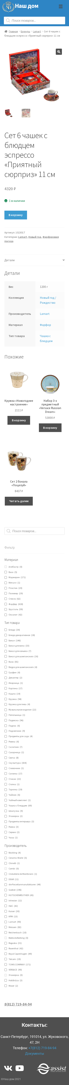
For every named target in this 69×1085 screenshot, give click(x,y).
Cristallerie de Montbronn (23, 873)
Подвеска (16, 720)
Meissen (15, 927)
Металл (14, 582)
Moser (13, 985)
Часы (13, 837)
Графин (14, 672)
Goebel (15, 889)
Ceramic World (18, 857)
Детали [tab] (9, 260)
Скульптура (18, 762)
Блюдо (14, 629)
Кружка (15, 699)
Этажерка (16, 816)
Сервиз (14, 832)
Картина (15, 688)
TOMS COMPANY (20, 964)
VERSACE (15, 969)
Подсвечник (17, 730)
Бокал (15, 640)
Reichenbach (17, 932)
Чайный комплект (20, 800)
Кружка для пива (19, 704)
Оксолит (15, 614)
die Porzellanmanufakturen (25, 884)
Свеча (14, 757)
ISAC (13, 905)
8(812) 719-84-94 (18, 1004)
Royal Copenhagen (20, 953)
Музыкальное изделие (22, 709)
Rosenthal (16, 948)
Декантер (15, 677)
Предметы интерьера (21, 821)
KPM (13, 916)
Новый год (34, 237)
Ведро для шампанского (23, 667)
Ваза (13, 661)
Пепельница (17, 715)
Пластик (15, 588)
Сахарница (16, 752)
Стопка (14, 784)
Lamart (37, 31)
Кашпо (14, 693)
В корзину (16, 215)
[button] (60, 6)
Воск (13, 572)
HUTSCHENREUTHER (21, 895)
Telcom (15, 959)
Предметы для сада (21, 736)
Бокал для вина (19, 645)
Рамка (14, 826)
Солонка (15, 773)
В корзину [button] (19, 420)
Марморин (17, 577)
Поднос (14, 725)
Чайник (14, 794)
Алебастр (15, 566)
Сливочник (16, 768)
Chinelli (14, 863)
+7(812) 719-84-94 (42, 1048)
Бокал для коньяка (20, 651)
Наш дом (26, 6)
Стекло (15, 598)
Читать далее (19, 501)
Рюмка (14, 741)
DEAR (14, 879)
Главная (13, 31)
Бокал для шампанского (23, 656)
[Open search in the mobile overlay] (34, 20)
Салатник (15, 746)
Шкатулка (16, 810)
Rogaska (15, 943)
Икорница (16, 683)
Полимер (16, 593)
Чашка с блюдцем (20, 805)
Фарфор (45, 325)
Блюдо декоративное (22, 635)
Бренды (25, 31)
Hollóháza (15, 980)
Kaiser (14, 911)
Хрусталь (16, 609)
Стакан (15, 778)
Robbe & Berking (18, 937)
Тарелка (15, 789)
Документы (34, 1053)
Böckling (15, 852)
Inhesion (15, 900)
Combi (14, 868)
